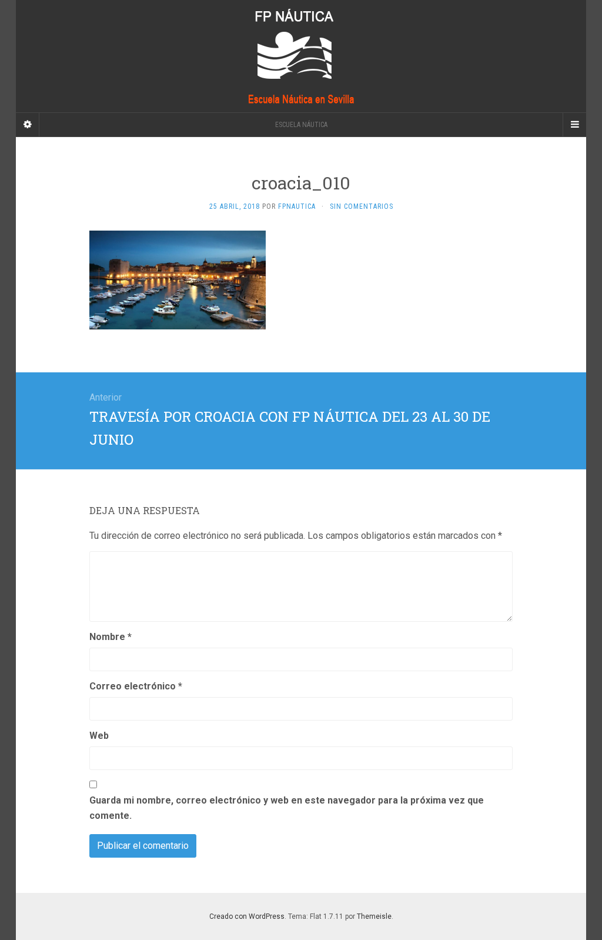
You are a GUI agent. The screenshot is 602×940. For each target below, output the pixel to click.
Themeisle (374, 916)
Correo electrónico (135, 686)
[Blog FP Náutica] (301, 56)
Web (99, 735)
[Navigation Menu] (574, 124)
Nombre (110, 636)
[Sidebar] (27, 124)
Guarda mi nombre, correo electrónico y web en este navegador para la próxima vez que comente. (286, 808)
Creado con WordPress (247, 916)
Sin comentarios (361, 206)
